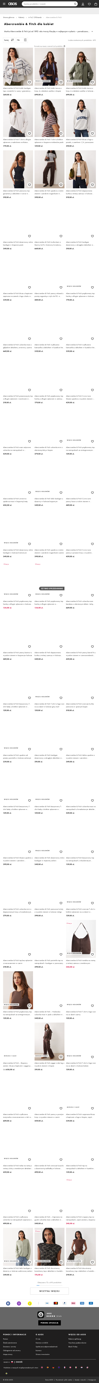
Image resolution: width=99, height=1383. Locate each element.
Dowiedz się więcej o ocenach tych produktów (48, 46)
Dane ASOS (49, 1380)
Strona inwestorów (43, 1354)
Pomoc (5, 1339)
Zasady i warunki (80, 1380)
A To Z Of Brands (35, 17)
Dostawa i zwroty (9, 1346)
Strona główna (8, 17)
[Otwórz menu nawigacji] (4, 4)
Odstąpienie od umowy (11, 1350)
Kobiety (21, 17)
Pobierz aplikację (74, 1339)
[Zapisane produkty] (89, 4)
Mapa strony (7, 1354)
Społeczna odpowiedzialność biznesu (46, 1348)
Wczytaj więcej (49, 1291)
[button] (42, 1367)
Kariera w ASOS (42, 1343)
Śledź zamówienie (10, 1343)
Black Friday (72, 1346)
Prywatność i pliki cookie (64, 1380)
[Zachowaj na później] (29, 82)
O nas (38, 1339)
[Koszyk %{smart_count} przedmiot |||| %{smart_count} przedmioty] (96, 4)
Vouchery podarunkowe (77, 1343)
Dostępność (92, 1380)
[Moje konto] (83, 4)
